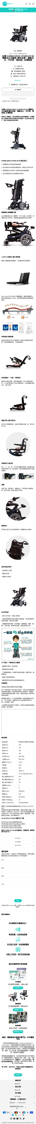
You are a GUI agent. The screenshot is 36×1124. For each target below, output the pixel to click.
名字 (2, 859)
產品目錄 (18, 1074)
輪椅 (6, 1050)
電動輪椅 (19, 51)
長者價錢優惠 (24, 944)
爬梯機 (15, 1052)
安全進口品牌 (12, 944)
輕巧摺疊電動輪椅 (22, 1050)
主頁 (14, 51)
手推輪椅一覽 (18, 987)
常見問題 (18, 842)
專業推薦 (12, 934)
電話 (2, 876)
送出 (18, 900)
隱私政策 (28, 905)
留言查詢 (18, 845)
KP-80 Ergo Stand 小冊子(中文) (11, 825)
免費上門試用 (11, 954)
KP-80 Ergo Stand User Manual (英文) (13, 824)
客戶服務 (17, 1096)
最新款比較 (24, 1006)
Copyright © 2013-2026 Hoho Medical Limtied (13, 1122)
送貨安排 (18, 838)
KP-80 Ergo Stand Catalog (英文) (11, 827)
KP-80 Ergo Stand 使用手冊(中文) (11, 822)
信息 (2, 884)
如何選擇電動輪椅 (13, 1006)
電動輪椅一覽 (18, 1009)
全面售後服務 (22, 934)
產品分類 (17, 1090)
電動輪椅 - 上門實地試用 (18, 1102)
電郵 (2, 868)
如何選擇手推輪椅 (13, 984)
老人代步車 (12, 1050)
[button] (18, 94)
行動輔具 (21, 1052)
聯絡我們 (17, 1083)
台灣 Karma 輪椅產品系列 (18, 53)
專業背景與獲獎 (7, 1056)
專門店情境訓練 (24, 954)
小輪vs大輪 (24, 984)
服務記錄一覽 (18, 1031)
